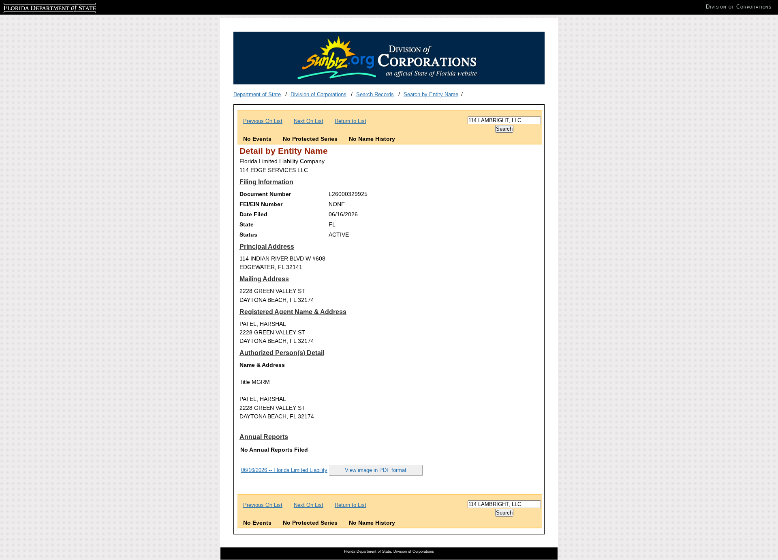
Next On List (308, 121)
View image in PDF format (375, 470)
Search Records (375, 94)
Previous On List (262, 121)
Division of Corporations (318, 94)
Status (248, 234)
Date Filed (253, 214)
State (246, 224)
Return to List (350, 121)
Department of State (257, 94)
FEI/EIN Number (260, 204)
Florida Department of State (35, 7)
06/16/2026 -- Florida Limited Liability (284, 470)
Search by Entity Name (431, 94)
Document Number (265, 194)
